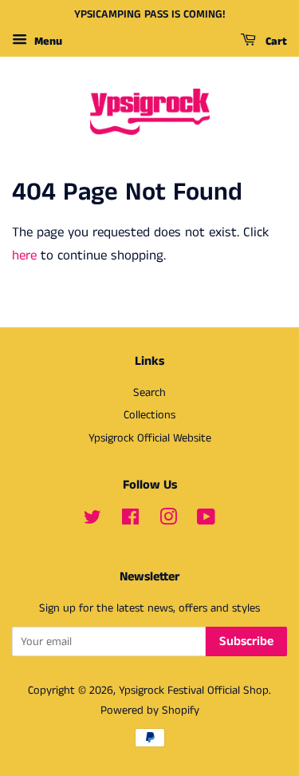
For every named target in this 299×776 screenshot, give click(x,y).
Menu (46, 41)
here (24, 255)
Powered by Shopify (149, 711)
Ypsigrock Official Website (150, 438)
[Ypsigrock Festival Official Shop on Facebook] (130, 521)
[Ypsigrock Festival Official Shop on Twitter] (92, 521)
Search (149, 393)
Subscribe (246, 641)
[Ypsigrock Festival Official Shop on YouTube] (206, 521)
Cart (274, 41)
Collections (149, 415)
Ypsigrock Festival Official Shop (194, 691)
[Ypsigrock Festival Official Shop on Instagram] (168, 521)
